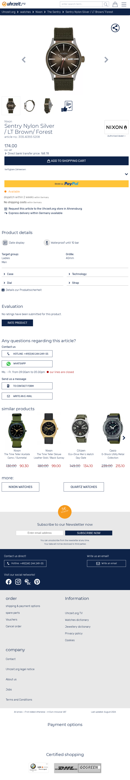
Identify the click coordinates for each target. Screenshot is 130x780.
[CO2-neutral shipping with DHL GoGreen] (77, 768)
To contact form (23, 386)
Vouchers (11, 620)
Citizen (81, 451)
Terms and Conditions (19, 700)
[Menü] (47, 765)
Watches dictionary (77, 620)
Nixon (17, 451)
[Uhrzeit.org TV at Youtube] (27, 582)
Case (10, 274)
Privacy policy (74, 633)
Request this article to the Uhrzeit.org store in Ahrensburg (45, 208)
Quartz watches (84, 487)
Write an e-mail (22, 396)
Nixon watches (20, 487)
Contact (11, 659)
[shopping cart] (115, 5)
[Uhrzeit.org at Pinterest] (37, 582)
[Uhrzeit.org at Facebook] (8, 582)
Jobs (9, 689)
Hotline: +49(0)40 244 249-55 (30, 353)
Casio (113, 451)
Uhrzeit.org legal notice (20, 669)
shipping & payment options (23, 606)
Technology (79, 274)
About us (11, 679)
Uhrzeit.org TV (74, 613)
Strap (76, 282)
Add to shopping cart (68, 161)
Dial (10, 282)
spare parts (13, 613)
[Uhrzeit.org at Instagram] (18, 582)
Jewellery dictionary (78, 627)
